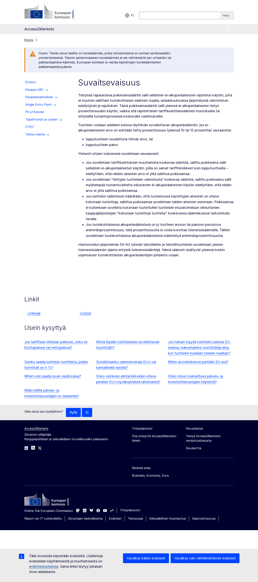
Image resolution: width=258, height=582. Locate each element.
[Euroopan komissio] (54, 12)
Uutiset (85, 313)
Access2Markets (36, 428)
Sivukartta (193, 448)
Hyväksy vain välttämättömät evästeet (205, 558)
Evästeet (115, 518)
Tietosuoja (135, 518)
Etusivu (28, 39)
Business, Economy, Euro (150, 475)
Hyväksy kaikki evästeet (146, 558)
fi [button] (132, 15)
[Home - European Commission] (51, 500)
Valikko (228, 31)
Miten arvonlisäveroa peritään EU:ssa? (198, 362)
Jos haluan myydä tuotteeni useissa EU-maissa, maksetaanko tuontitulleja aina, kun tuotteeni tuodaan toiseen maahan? (199, 347)
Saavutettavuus (204, 518)
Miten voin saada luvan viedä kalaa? (52, 376)
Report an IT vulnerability (43, 518)
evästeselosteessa (43, 566)
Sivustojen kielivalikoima (85, 518)
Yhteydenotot (130, 510)
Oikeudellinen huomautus (167, 518)
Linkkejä (33, 313)
